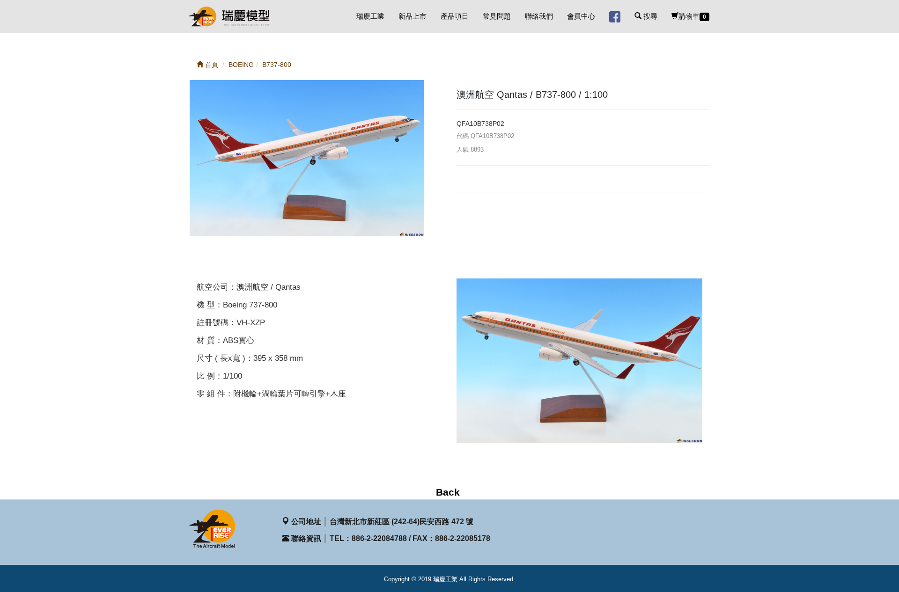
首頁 (210, 64)
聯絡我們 (539, 16)
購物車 (692, 16)
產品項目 (455, 16)
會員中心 (581, 16)
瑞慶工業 (370, 16)
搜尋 (649, 16)
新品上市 (412, 16)
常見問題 (497, 16)
